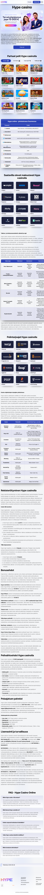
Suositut (5, 60)
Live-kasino (15, 60)
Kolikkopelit (37, 60)
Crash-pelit (26, 60)
